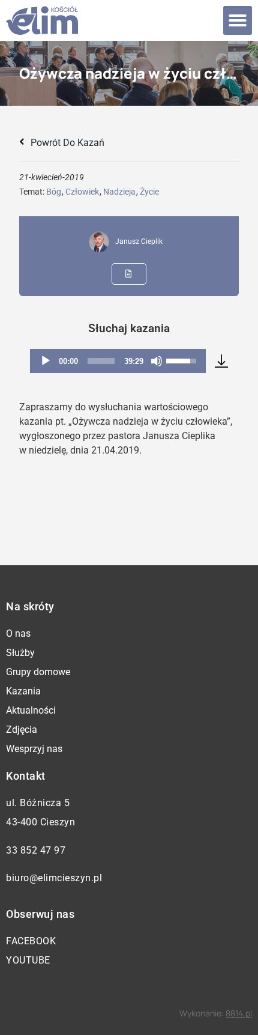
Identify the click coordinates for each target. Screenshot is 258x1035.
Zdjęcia (21, 729)
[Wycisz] (157, 361)
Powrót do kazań (66, 142)
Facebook (31, 941)
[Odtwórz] (46, 361)
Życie (149, 191)
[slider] (101, 361)
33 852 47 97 (35, 850)
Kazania (23, 691)
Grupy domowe (38, 672)
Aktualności (31, 710)
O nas (18, 633)
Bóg (53, 191)
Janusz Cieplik (139, 241)
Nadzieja (119, 191)
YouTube (28, 960)
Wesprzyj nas (34, 748)
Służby (20, 652)
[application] (117, 361)
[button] (237, 20)
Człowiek (82, 191)
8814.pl (239, 1013)
